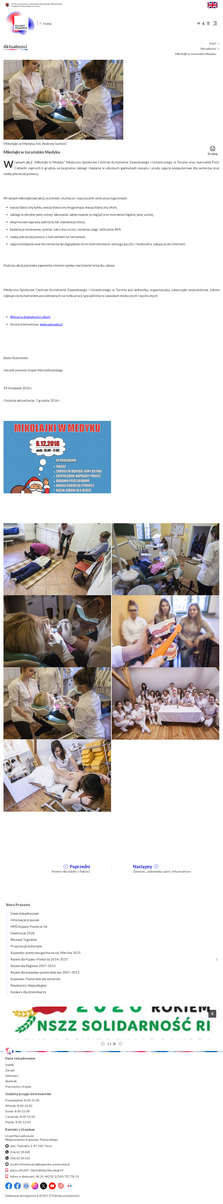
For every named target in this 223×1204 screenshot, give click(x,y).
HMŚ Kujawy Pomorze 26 (28, 926)
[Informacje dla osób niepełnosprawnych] (206, 23)
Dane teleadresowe (24, 913)
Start (212, 43)
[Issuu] (60, 1185)
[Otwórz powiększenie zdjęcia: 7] (57, 775)
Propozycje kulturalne (26, 946)
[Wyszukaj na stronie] (40, 23)
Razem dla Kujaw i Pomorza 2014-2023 (39, 959)
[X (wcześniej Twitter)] (43, 1185)
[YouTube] (52, 1185)
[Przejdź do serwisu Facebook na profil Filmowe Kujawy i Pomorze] (26, 1185)
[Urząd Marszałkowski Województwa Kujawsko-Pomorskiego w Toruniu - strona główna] (20, 23)
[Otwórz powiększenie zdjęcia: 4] (165, 631)
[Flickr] (69, 1185)
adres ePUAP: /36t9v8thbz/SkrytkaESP (37, 1170)
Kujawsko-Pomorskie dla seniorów (35, 979)
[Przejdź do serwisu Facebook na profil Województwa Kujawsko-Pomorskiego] (8, 1185)
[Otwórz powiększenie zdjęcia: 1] (57, 457)
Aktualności (208, 48)
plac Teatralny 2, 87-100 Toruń (31, 1146)
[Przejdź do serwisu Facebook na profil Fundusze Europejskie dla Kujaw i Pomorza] (17, 1185)
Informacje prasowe (24, 920)
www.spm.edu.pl (51, 324)
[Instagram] (34, 1185)
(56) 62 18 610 (20, 1158)
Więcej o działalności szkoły (30, 317)
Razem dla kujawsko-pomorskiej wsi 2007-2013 (44, 972)
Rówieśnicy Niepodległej (28, 985)
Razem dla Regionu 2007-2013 (33, 966)
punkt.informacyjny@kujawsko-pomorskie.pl (40, 1164)
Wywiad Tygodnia (23, 940)
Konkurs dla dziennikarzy (28, 992)
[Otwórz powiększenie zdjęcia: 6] (165, 703)
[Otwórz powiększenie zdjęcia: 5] (57, 703)
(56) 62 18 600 (20, 1152)
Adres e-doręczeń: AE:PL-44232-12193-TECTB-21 (44, 1176)
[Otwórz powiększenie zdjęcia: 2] (165, 559)
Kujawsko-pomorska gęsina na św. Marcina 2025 (45, 953)
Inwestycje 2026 (22, 933)
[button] (212, 1014)
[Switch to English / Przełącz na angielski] (212, 4)
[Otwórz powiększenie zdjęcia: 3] (57, 631)
